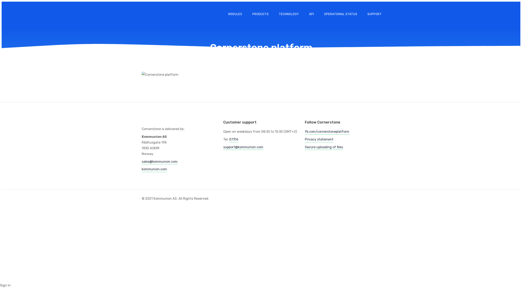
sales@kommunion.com (160, 162)
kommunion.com (154, 169)
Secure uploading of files (324, 147)
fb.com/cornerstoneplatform (327, 132)
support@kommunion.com (243, 147)
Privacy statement (319, 139)
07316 (233, 139)
